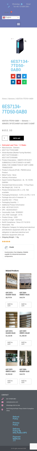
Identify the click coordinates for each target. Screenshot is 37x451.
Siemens (11, 99)
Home (4, 99)
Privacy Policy (16, 424)
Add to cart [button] (10, 305)
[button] (18, 24)
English (8, 17)
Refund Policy (16, 418)
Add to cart (16, 138)
